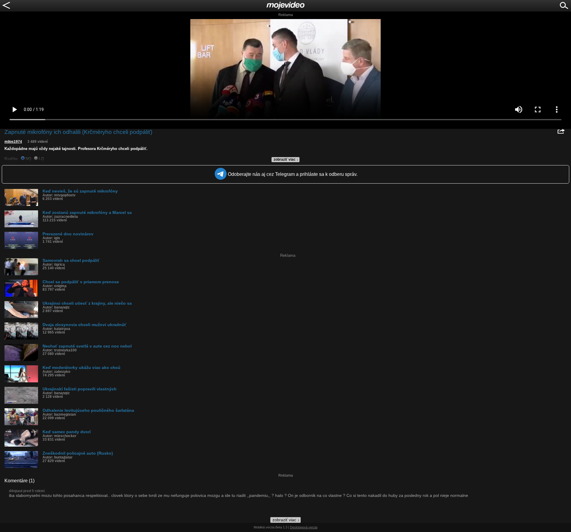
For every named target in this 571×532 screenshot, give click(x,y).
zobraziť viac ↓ (286, 159)
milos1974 (13, 141)
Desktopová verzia (303, 527)
